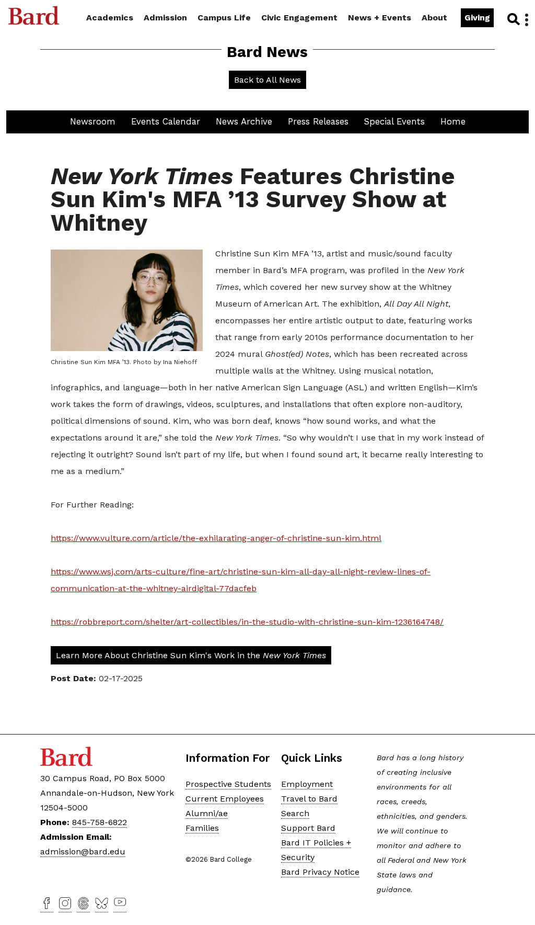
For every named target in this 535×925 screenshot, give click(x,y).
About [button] (434, 17)
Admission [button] (165, 17)
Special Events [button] (394, 121)
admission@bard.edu (82, 851)
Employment (307, 784)
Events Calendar (165, 121)
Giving (477, 17)
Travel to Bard (309, 799)
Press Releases (318, 121)
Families (202, 828)
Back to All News (267, 80)
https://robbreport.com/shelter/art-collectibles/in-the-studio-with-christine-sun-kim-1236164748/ (247, 622)
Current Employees (224, 799)
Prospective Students (228, 784)
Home (453, 121)
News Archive (244, 121)
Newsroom (92, 121)
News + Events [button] (379, 17)
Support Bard (308, 828)
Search (512, 18)
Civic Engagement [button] (299, 17)
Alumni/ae (206, 813)
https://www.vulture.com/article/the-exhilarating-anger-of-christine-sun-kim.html (216, 538)
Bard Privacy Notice (320, 872)
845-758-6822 (99, 822)
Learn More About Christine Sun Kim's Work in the (191, 655)
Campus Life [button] (224, 17)
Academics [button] (109, 17)
